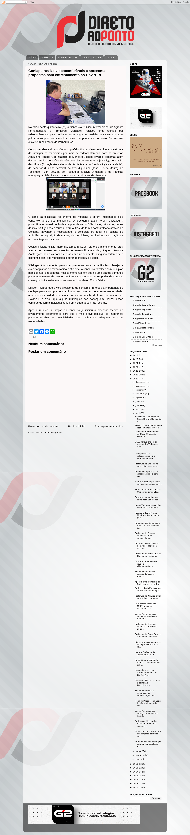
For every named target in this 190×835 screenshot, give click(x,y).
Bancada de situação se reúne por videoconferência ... (146, 563)
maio (138, 409)
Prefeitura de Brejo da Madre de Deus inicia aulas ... (146, 626)
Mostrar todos (157, 345)
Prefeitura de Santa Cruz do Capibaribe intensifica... (148, 635)
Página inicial (76, 426)
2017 (135, 772)
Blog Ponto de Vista (143, 319)
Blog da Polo (139, 300)
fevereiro (140, 755)
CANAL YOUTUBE (92, 57)
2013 (135, 787)
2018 (135, 768)
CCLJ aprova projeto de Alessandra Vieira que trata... (146, 444)
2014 (135, 783)
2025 (135, 359)
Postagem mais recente (43, 426)
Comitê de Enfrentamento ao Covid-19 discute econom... (147, 434)
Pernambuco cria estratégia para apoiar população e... (148, 744)
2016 (135, 776)
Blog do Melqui (140, 341)
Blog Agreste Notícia (143, 328)
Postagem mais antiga (109, 426)
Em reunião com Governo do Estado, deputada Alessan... (147, 545)
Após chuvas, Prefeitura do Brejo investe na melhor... (148, 583)
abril (138, 413)
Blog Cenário (139, 332)
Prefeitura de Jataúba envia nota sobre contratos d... (148, 597)
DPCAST (110, 57)
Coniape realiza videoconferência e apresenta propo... (145, 455)
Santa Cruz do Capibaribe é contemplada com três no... (148, 733)
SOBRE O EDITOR (67, 57)
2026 (135, 355)
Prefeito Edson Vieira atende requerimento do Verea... (148, 426)
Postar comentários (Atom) (49, 432)
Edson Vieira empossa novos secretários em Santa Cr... (146, 616)
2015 (135, 779)
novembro (141, 386)
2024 (135, 363)
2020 (135, 379)
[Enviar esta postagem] (34, 336)
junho (138, 405)
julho (138, 401)
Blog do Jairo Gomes (143, 314)
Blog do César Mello (143, 337)
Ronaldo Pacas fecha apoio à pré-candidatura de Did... (148, 703)
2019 (135, 764)
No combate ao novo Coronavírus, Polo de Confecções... (146, 672)
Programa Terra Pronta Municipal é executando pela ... (147, 515)
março (139, 751)
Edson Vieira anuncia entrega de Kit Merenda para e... (147, 713)
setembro (140, 394)
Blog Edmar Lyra (141, 323)
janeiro (139, 759)
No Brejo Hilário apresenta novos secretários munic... (148, 483)
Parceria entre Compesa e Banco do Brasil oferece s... (147, 525)
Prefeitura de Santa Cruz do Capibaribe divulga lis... (148, 490)
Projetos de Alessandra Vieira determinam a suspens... (146, 723)
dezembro (141, 382)
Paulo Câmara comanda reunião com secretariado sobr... (148, 662)
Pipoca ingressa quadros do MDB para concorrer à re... (148, 644)
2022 (135, 371)
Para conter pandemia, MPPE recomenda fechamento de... (145, 606)
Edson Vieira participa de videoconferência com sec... (146, 473)
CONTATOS (47, 57)
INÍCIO (32, 57)
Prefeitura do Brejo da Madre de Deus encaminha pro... (145, 535)
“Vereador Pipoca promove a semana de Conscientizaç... (147, 682)
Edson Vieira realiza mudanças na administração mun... (146, 693)
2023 (135, 367)
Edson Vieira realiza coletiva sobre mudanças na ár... (148, 506)
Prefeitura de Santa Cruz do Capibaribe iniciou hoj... (148, 555)
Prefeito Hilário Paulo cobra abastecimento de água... (148, 589)
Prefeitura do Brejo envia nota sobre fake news (146, 465)
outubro (139, 390)
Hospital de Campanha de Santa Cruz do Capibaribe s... (148, 419)
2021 (135, 375)
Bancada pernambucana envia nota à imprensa (146, 498)
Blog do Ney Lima (142, 309)
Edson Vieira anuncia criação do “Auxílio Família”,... (145, 573)
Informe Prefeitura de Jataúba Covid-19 (145, 653)
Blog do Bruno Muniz (144, 305)
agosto (139, 398)
